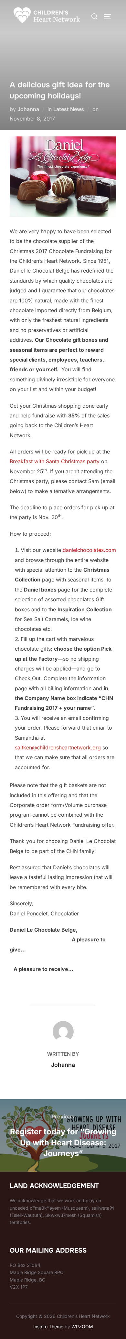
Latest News (68, 109)
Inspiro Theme (48, 1326)
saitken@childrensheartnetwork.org (58, 747)
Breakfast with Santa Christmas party (55, 461)
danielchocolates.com (89, 550)
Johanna (28, 109)
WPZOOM (82, 1326)
